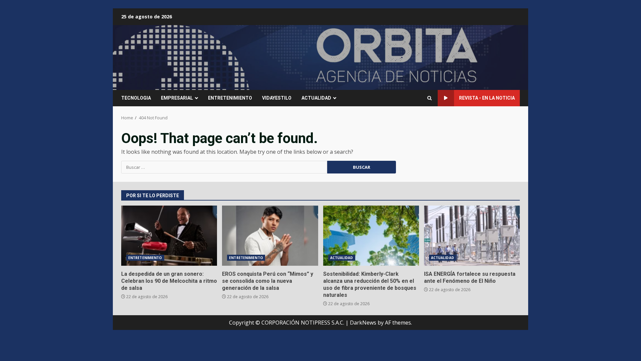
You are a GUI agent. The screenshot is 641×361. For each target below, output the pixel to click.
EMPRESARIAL (177, 98)
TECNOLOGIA (136, 98)
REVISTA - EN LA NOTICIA (487, 98)
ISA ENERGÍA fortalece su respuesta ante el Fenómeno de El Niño (472, 236)
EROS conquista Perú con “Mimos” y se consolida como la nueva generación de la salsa (270, 236)
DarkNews (363, 322)
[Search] (429, 98)
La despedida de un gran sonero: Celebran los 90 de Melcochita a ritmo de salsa (169, 236)
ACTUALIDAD (316, 98)
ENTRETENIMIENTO (230, 98)
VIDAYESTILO (276, 98)
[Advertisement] (402, 57)
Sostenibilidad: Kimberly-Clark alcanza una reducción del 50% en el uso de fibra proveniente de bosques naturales (371, 236)
